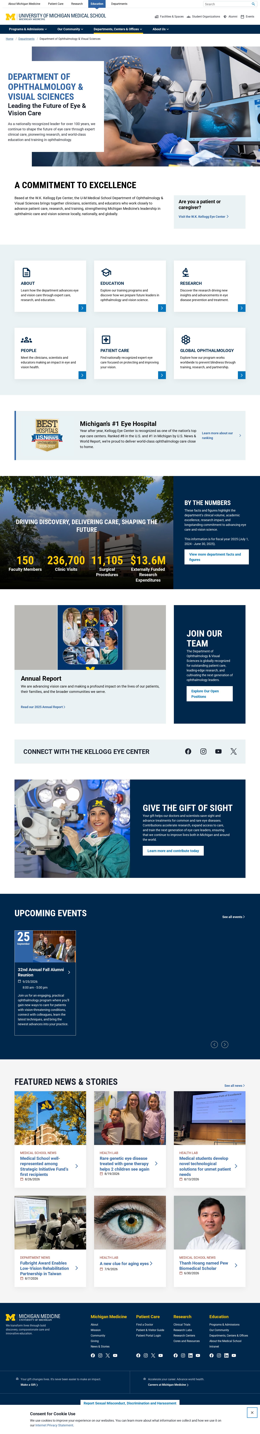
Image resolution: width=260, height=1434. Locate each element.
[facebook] (188, 751)
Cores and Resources (187, 1341)
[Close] (252, 1412)
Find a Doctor (144, 1324)
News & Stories (100, 1346)
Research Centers (184, 1335)
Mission (96, 1330)
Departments (119, 3)
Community (98, 1335)
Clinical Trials (182, 1324)
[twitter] (108, 1355)
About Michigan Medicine (24, 3)
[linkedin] (190, 1355)
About (94, 1324)
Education (97, 3)
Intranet (214, 1346)
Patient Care (55, 3)
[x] (233, 751)
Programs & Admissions (224, 1324)
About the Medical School (225, 1341)
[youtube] (218, 751)
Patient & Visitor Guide (150, 1330)
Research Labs (183, 1330)
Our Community (219, 1330)
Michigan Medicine (109, 1316)
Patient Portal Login (148, 1335)
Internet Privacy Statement (54, 1425)
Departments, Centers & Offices (228, 1335)
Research (77, 3)
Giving (95, 1341)
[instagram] (203, 751)
